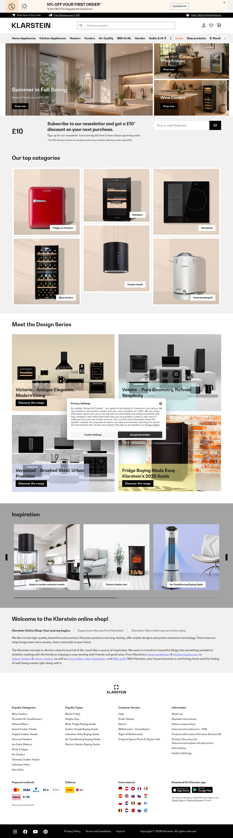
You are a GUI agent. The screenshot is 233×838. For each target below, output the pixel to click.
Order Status (126, 719)
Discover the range (31, 402)
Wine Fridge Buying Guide (80, 724)
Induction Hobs (21, 764)
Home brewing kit (203, 297)
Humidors (137, 214)
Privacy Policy (178, 800)
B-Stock (215, 38)
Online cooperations (183, 724)
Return (122, 724)
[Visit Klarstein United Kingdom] (127, 796)
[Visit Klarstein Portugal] (133, 810)
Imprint (120, 831)
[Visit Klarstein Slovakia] (133, 796)
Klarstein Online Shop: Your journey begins (41, 630)
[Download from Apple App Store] (181, 790)
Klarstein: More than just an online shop (158, 630)
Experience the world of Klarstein (101, 630)
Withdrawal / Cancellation (134, 729)
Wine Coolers (20, 713)
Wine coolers (66, 297)
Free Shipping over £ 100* (67, 15)
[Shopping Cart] (219, 25)
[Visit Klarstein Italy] (146, 789)
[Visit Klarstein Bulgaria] (139, 803)
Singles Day (72, 719)
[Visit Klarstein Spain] (120, 796)
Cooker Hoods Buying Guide (81, 729)
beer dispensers (95, 658)
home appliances (158, 654)
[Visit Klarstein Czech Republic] (139, 796)
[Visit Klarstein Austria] (127, 789)
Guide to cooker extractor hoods (47, 584)
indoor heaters (21, 658)
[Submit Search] (81, 25)
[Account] (203, 25)
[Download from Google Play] (202, 790)
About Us (177, 713)
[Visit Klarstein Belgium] (120, 810)
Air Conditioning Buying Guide (186, 584)
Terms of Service (195, 800)
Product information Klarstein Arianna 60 (196, 734)
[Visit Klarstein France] (139, 789)
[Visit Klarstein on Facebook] (25, 831)
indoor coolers (43, 658)
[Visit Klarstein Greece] (146, 810)
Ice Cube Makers (22, 744)
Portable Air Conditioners (27, 719)
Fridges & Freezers (63, 228)
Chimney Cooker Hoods (26, 759)
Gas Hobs (17, 769)
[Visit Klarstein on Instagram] (15, 831)
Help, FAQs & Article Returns (206, 15)
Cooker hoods (135, 284)
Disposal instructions (184, 719)
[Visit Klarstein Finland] (146, 803)
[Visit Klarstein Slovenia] (139, 810)
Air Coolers (18, 754)
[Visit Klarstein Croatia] (127, 803)
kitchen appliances (185, 654)
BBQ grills (119, 658)
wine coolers (76, 658)
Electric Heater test (116, 584)
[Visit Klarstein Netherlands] (127, 810)
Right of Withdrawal (130, 734)
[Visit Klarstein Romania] (133, 803)
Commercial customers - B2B (189, 729)
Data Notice (179, 748)
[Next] (225, 38)
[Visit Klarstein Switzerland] (133, 789)
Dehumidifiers (20, 724)
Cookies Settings (182, 753)
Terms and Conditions (98, 831)
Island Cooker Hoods (24, 729)
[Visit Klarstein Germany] (120, 789)
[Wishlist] (211, 25)
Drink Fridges (20, 749)
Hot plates (207, 228)
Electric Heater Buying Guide (82, 744)
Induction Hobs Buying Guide (82, 734)
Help (121, 713)
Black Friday (72, 713)
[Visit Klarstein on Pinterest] (45, 831)
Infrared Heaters (22, 739)
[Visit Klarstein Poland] (120, 803)
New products (196, 38)
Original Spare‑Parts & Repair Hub (139, 739)
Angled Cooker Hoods (25, 734)
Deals (179, 38)
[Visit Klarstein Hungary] (146, 796)
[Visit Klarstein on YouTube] (35, 831)
